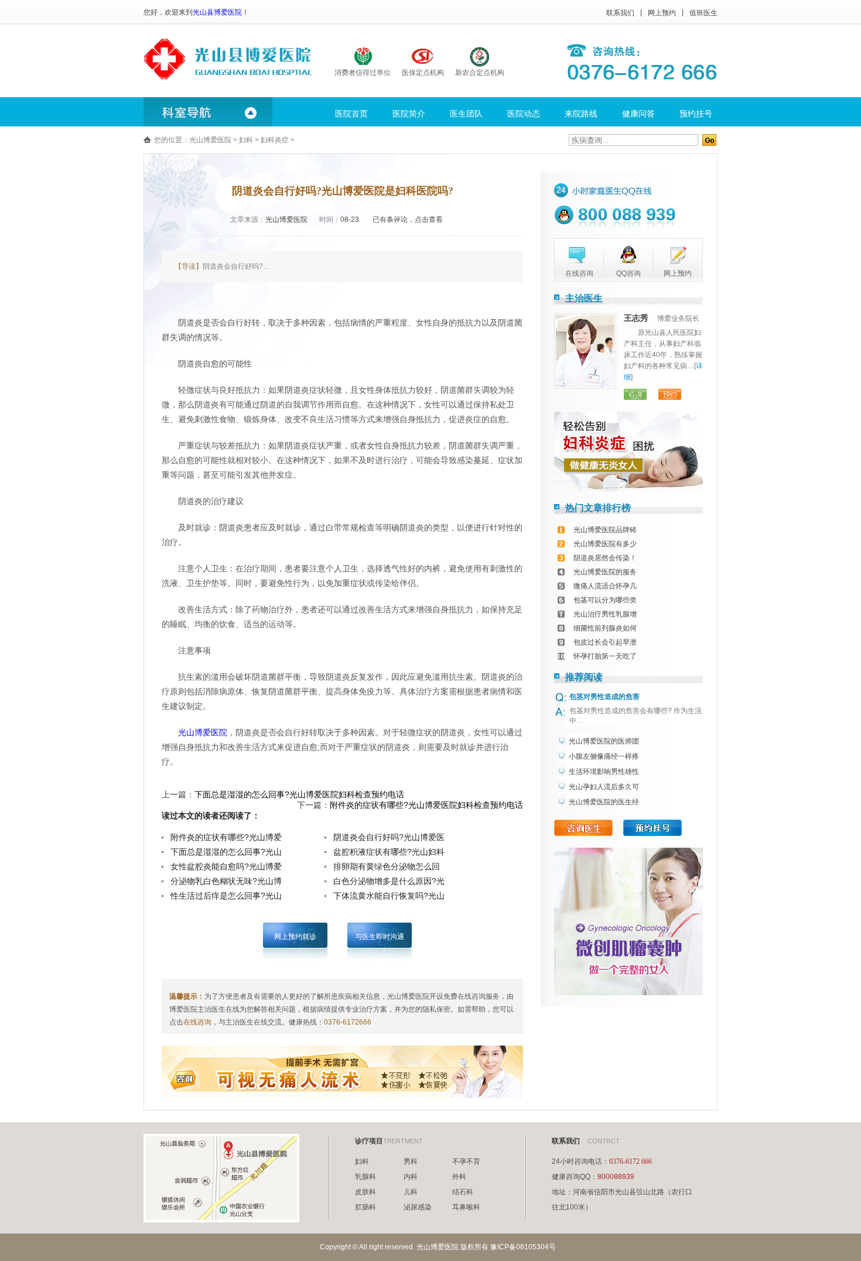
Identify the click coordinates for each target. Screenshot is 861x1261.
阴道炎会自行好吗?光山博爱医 (389, 837)
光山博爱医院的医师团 (604, 741)
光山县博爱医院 (217, 12)
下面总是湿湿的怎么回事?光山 (226, 851)
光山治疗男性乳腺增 (605, 614)
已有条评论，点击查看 (408, 219)
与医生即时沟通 (379, 937)
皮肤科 (365, 1192)
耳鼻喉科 (466, 1207)
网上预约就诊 (295, 937)
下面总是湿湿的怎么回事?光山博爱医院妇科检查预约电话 (299, 794)
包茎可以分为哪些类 (605, 600)
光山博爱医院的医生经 (604, 802)
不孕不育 (466, 1161)
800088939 (615, 1177)
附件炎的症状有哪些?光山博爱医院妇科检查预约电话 (426, 805)
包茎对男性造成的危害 (604, 697)
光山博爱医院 (210, 140)
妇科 (246, 140)
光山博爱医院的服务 (605, 572)
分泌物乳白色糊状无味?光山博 (226, 881)
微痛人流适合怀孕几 (605, 586)
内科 (411, 1177)
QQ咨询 (628, 273)
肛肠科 (365, 1207)
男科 (411, 1161)
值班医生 (703, 13)
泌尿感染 (418, 1207)
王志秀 (636, 318)
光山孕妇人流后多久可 (604, 787)
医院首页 (351, 113)
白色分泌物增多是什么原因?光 (389, 881)
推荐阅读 (584, 677)
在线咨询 (197, 1022)
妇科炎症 (275, 140)
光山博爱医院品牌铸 (605, 530)
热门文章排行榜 (598, 508)
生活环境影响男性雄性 (604, 771)
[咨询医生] (583, 828)
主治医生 (584, 298)
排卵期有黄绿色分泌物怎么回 (386, 866)
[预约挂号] (652, 828)
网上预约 (662, 13)
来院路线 (581, 113)
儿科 (411, 1192)
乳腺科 (365, 1177)
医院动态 (523, 113)
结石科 (462, 1192)
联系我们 (620, 13)
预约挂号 (695, 113)
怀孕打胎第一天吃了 (605, 656)
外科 (459, 1177)
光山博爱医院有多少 (605, 544)
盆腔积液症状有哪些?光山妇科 (389, 851)
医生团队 (466, 113)
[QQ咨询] (624, 255)
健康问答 (638, 113)
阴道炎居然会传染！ (605, 558)
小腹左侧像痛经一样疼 (604, 756)
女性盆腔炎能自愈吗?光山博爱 (226, 866)
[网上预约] (673, 255)
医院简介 (408, 113)
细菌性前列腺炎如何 (605, 628)
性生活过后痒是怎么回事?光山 (226, 895)
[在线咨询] (575, 255)
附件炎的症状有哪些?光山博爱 (226, 837)
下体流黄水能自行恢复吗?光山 (389, 895)
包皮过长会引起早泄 (605, 642)
